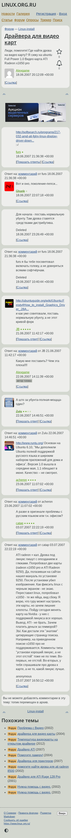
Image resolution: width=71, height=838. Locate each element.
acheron (21, 480)
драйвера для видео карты (36, 733)
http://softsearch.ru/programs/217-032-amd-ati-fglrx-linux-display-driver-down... (38, 136)
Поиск (57, 20)
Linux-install (26, 29)
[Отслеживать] (59, 63)
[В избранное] (59, 51)
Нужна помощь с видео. (34, 786)
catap (19, 523)
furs (18, 152)
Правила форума (28, 813)
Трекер (45, 20)
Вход (63, 14)
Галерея (23, 14)
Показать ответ (27, 339)
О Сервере (10, 813)
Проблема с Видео (30, 728)
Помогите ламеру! (30, 755)
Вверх (62, 813)
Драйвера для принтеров (35, 761)
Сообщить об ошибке (16, 820)
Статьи (7, 20)
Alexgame (23, 70)
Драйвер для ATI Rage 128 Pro (38, 776)
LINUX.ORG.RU (19, 5)
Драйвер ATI (26, 749)
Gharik (20, 191)
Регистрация (46, 14)
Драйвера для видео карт (32, 39)
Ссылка (10, 82)
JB (18, 329)
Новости (8, 14)
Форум (19, 20)
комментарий (27, 173)
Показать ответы (28, 162)
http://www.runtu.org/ (29, 443)
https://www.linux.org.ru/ (17, 823)
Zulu (19, 411)
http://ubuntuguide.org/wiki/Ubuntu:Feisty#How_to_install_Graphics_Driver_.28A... (40, 305)
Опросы (32, 20)
